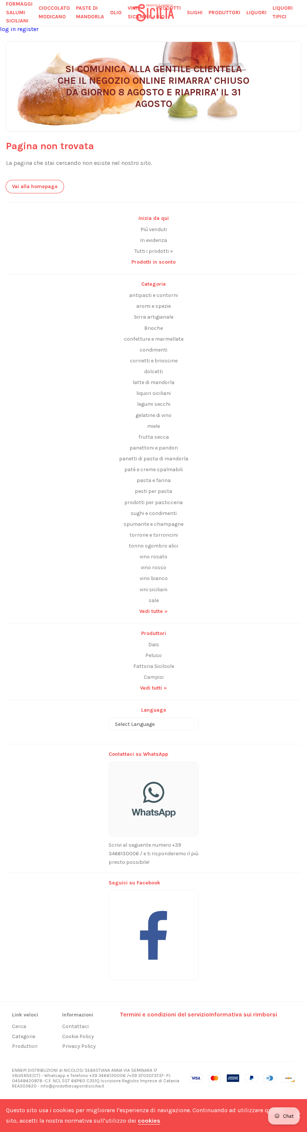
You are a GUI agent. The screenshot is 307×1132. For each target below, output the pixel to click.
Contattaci (75, 1026)
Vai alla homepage (35, 186)
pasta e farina (154, 480)
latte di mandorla (153, 382)
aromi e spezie (153, 306)
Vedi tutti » (153, 688)
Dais (153, 644)
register (28, 29)
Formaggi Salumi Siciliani (19, 12)
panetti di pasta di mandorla (153, 458)
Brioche (153, 328)
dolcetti (153, 371)
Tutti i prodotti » (153, 251)
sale (154, 600)
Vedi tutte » (153, 611)
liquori (256, 12)
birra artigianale (153, 317)
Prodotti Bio (168, 12)
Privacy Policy (79, 1046)
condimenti (153, 350)
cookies (149, 1120)
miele (153, 426)
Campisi (154, 677)
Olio (116, 12)
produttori (224, 12)
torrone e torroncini (154, 535)
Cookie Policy (78, 1036)
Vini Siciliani (139, 12)
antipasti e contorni (153, 295)
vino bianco (154, 578)
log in (8, 29)
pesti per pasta (153, 491)
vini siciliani (153, 589)
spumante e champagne (153, 524)
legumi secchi (153, 404)
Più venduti (153, 229)
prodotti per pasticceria (153, 502)
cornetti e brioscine (153, 361)
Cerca (19, 1026)
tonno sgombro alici (153, 546)
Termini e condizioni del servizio (164, 1014)
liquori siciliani (153, 393)
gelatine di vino (153, 415)
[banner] (153, 931)
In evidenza (153, 240)
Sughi (195, 12)
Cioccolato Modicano (54, 12)
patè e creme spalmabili (153, 469)
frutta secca (154, 437)
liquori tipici (283, 12)
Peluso (153, 655)
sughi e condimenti (154, 513)
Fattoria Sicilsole (153, 666)
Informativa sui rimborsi (243, 1014)
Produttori (24, 1046)
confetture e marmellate (153, 339)
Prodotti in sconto (153, 262)
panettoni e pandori (154, 448)
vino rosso (153, 567)
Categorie (23, 1036)
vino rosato (153, 556)
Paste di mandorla (90, 12)
